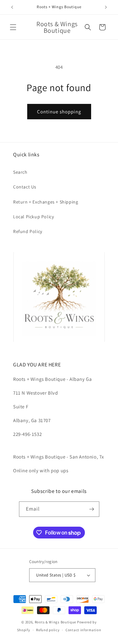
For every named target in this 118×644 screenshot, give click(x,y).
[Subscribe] (92, 509)
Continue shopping (59, 111)
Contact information (83, 630)
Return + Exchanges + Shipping (45, 202)
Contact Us (24, 187)
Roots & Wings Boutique (55, 622)
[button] (13, 27)
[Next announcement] (106, 7)
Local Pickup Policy (33, 217)
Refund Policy (27, 231)
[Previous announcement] (12, 7)
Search (20, 172)
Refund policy (47, 630)
